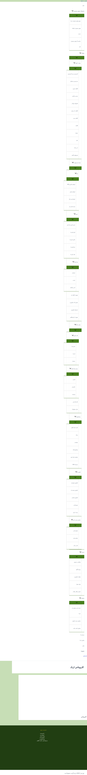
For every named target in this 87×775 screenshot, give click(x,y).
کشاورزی (42, 735)
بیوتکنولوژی (42, 738)
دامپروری (42, 733)
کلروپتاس (83, 717)
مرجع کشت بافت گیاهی (42, 740)
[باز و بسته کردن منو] (76, 15)
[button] (72, 11)
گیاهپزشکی (42, 737)
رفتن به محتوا (84, 0)
